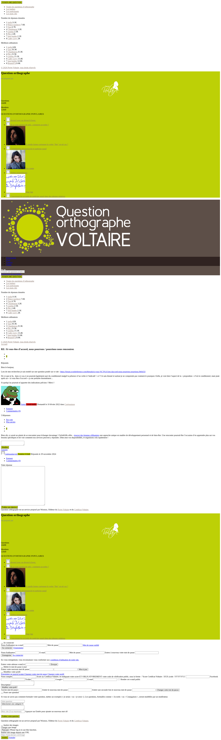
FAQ (8, 260)
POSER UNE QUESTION (11, 2)
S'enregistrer (18, 648)
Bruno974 (12, 63)
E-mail (42, 652)
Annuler (4, 450)
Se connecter (18, 655)
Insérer (4, 738)
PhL (10, 34)
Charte (9, 265)
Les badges (10, 9)
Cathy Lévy (13, 38)
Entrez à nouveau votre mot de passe (120, 652)
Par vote (9, 420)
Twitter (28, 679)
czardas (11, 32)
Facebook (214, 676)
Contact (9, 262)
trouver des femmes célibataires (86, 435)
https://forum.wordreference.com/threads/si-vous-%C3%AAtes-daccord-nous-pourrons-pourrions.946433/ (103, 372)
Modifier (5, 447)
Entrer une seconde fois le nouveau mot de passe (111, 690)
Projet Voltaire (63, 510)
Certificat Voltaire (81, 510)
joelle (10, 22)
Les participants (12, 11)
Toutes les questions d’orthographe (20, 7)
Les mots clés (11, 14)
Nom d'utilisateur (8, 652)
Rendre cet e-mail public (130, 679)
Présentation (11, 258)
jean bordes (12, 36)
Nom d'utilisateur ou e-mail (12, 645)
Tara (10, 27)
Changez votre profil (55, 674)
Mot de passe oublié (91, 645)
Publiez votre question (10, 716)
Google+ (59, 679)
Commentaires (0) (13, 411)
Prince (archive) (14, 25)
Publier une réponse (9, 507)
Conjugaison (70, 404)
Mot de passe (53, 645)
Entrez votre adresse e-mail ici (13, 664)
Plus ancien (10, 422)
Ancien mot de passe (9, 690)
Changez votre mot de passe (35, 674)
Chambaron (13, 29)
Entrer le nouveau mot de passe (55, 690)
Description (5, 685)
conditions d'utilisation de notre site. (64, 660)
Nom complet (6, 676)
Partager (9, 409)
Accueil (4, 344)
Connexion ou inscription (11, 274)
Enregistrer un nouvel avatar (12, 674)
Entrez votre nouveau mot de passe (15, 669)
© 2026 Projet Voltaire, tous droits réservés (18, 68)
